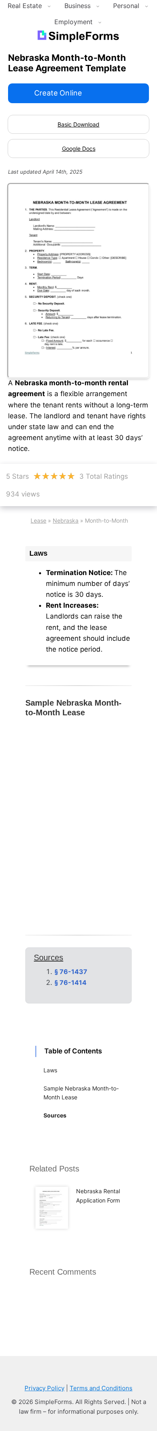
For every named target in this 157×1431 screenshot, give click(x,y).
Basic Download (78, 124)
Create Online (58, 93)
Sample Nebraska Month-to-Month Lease (81, 1093)
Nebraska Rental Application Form (98, 1195)
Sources (54, 1115)
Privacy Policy (44, 1388)
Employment (73, 22)
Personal (126, 6)
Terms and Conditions (101, 1388)
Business (77, 6)
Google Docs (78, 148)
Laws (50, 1070)
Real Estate (25, 6)
